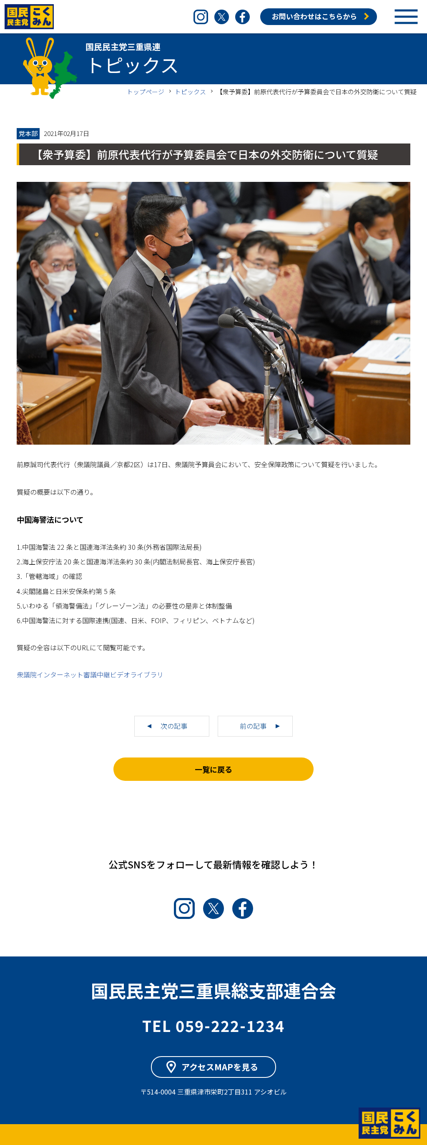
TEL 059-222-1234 (213, 1025)
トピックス (190, 91)
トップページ (145, 91)
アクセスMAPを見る (219, 1067)
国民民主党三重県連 (29, 16)
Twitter (221, 17)
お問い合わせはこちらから (314, 16)
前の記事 (253, 726)
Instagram (200, 17)
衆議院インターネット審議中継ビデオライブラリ (90, 674)
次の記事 (174, 726)
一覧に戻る (213, 769)
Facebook (242, 17)
